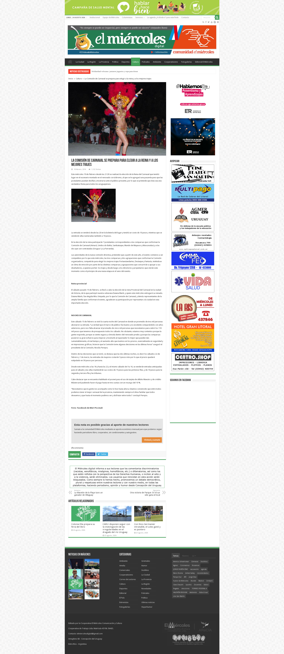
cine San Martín (179, 596)
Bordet (193, 581)
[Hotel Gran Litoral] (192, 337)
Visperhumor (146, 607)
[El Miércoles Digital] (142, 39)
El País (122, 598)
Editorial (122, 593)
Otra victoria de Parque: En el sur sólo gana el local (145, 492)
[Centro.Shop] (192, 362)
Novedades (146, 588)
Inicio (70, 79)
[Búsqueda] (217, 17)
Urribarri (209, 581)
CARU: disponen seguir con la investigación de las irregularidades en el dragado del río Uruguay (116, 528)
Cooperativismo (171, 62)
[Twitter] (208, 22)
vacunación (194, 569)
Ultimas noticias (148, 602)
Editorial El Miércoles (204, 62)
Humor (144, 565)
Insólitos (145, 570)
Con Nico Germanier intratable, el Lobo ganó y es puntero (147, 527)
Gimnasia (194, 562)
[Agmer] (192, 217)
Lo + (194, 556)
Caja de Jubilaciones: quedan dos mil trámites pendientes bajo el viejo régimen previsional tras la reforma (134, 71)
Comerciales (124, 570)
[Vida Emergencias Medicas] (192, 281)
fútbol (206, 585)
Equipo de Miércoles (111, 17)
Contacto (185, 17)
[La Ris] (192, 308)
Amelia (122, 565)
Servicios (139, 17)
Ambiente (157, 62)
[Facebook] (206, 22)
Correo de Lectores (127, 579)
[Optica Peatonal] (192, 241)
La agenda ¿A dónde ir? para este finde (162, 17)
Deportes (126, 62)
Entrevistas (123, 602)
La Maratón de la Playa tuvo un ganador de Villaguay (88, 492)
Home (70, 61)
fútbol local (203, 592)
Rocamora (195, 565)
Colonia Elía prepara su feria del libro (83, 525)
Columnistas (127, 17)
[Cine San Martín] (192, 173)
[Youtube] (211, 22)
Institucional (95, 17)
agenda (203, 569)
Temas (176, 556)
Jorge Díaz (192, 577)
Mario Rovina (178, 573)
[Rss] (203, 22)
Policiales (146, 62)
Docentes (197, 585)
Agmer (175, 565)
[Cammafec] (192, 260)
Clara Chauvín (178, 585)
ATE (185, 577)
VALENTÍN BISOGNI (180, 592)
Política (115, 62)
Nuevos (185, 556)
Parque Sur (177, 577)
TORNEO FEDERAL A (199, 589)
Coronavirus (184, 565)
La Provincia (104, 62)
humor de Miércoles (180, 581)
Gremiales (145, 561)
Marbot (201, 581)
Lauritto (189, 585)
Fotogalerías (186, 62)
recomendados (202, 573)
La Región (91, 62)
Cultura (136, 62)
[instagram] (214, 22)
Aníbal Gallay (190, 573)
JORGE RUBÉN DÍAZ (180, 569)
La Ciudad (80, 62)
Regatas (176, 589)
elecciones (185, 589)
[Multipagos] (192, 192)
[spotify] (218, 22)
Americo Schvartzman (181, 562)
